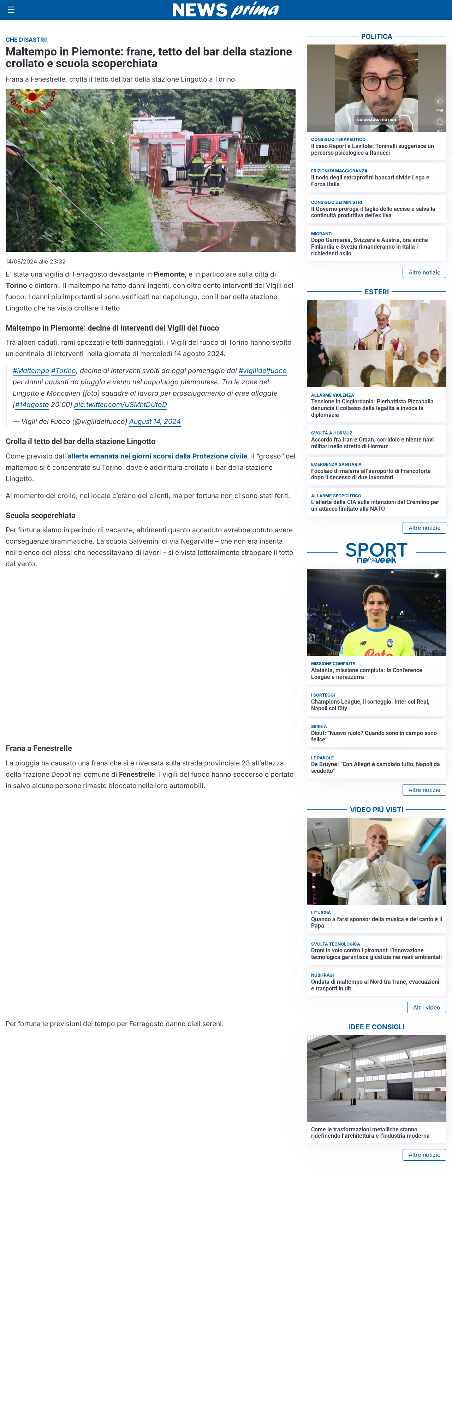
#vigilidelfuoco (263, 370)
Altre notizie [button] (424, 272)
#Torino (63, 370)
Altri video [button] (426, 1007)
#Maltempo (31, 370)
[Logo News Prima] (226, 9)
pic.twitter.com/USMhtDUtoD (120, 404)
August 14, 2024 (155, 421)
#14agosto (32, 404)
